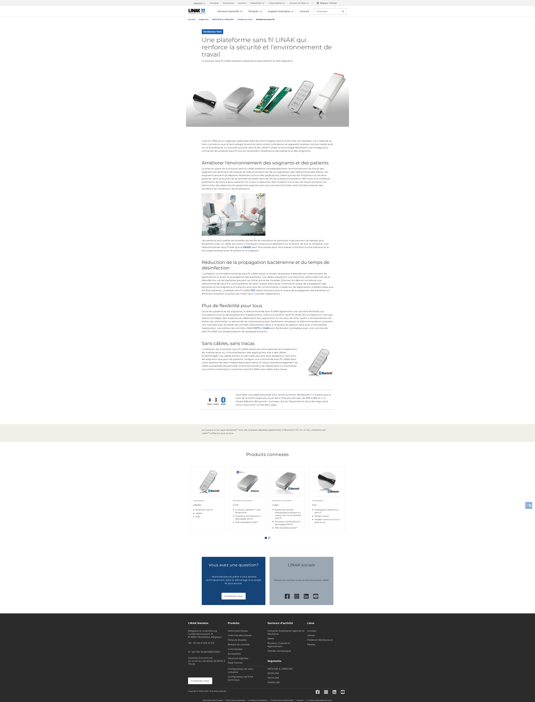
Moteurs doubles (237, 640)
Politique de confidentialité (282, 700)
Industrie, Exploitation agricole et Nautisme (286, 632)
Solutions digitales (238, 658)
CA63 (266, 328)
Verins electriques (238, 631)
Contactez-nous (233, 596)
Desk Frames (235, 662)
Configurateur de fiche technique (240, 678)
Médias (311, 644)
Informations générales (235, 700)
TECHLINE (273, 678)
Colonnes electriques (239, 635)
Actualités (214, 3)
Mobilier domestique (279, 651)
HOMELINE (274, 682)
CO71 (256, 328)
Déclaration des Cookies (213, 700)
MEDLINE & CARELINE (280, 668)
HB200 (247, 247)
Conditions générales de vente (319, 700)
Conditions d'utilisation (258, 700)
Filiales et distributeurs (320, 640)
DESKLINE (273, 673)
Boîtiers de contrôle (239, 644)
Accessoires (234, 653)
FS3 (253, 290)
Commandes (235, 649)
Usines (311, 635)
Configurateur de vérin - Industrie (241, 670)
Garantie (299, 700)
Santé (271, 638)
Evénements (228, 3)
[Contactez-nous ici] (528, 505)
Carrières (242, 3)
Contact (311, 631)
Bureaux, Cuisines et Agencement (279, 645)
